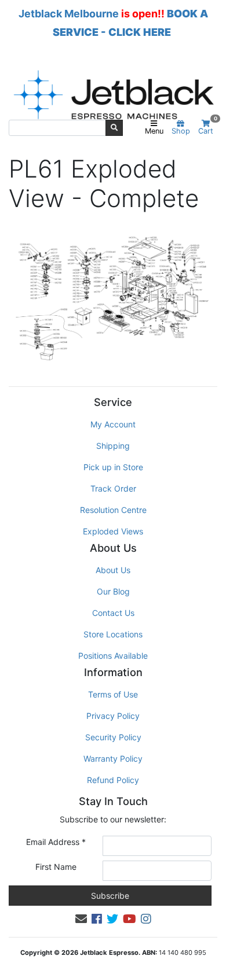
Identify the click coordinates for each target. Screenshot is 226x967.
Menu (154, 131)
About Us (113, 570)
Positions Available (113, 655)
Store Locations (113, 634)
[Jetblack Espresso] (113, 94)
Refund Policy (113, 780)
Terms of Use (113, 694)
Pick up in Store (113, 467)
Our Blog (113, 591)
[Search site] (114, 128)
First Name (55, 867)
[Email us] (81, 919)
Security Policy (113, 737)
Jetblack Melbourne (69, 14)
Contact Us (113, 613)
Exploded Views (113, 531)
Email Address (56, 842)
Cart (207, 127)
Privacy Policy (113, 716)
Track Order (113, 488)
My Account (113, 424)
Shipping (113, 446)
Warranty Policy (113, 758)
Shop (181, 131)
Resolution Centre (113, 510)
